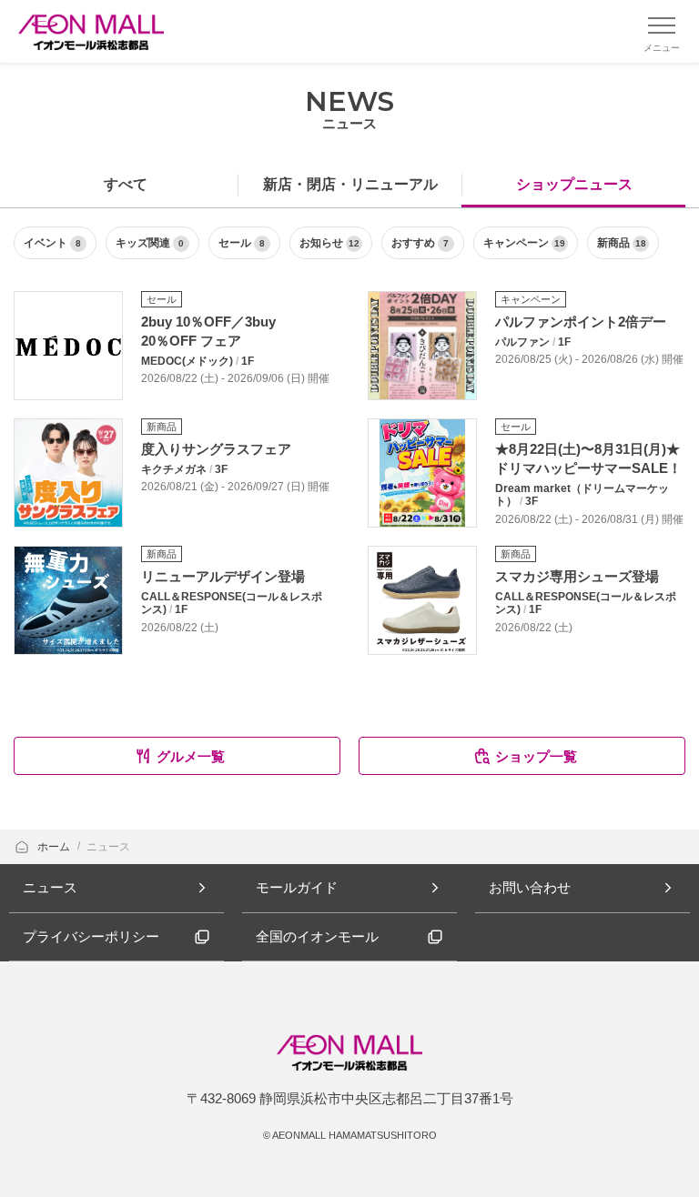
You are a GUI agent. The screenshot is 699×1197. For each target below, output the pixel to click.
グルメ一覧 (191, 756)
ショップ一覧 (536, 756)
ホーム (55, 846)
